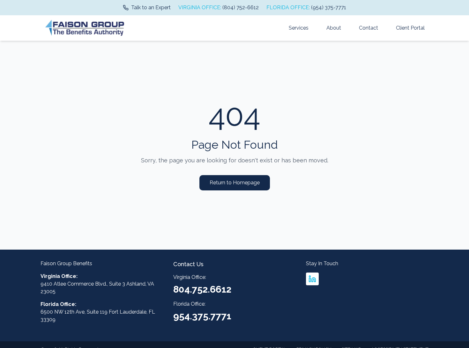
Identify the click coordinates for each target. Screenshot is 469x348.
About (333, 28)
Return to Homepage (235, 183)
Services (299, 28)
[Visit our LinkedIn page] (312, 279)
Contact (368, 28)
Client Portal (410, 28)
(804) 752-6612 (240, 7)
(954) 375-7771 (328, 7)
